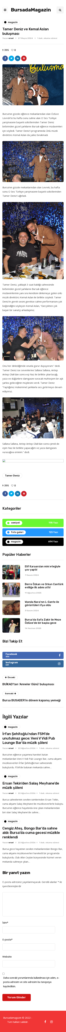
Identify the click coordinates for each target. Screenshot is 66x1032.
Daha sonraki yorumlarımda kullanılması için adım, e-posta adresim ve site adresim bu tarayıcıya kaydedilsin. (31, 982)
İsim (5, 922)
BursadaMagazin (31, 10)
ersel (11, 38)
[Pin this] (24, 58)
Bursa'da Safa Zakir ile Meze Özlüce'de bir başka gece (43, 621)
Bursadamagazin (12, 1017)
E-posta (7, 939)
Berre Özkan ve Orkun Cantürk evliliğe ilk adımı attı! (44, 586)
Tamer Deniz (12, 475)
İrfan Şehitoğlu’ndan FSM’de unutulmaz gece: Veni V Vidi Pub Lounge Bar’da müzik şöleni (28, 738)
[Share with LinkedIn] (17, 58)
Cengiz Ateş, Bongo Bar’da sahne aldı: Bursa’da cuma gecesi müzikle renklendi (31, 832)
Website (7, 956)
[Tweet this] (11, 58)
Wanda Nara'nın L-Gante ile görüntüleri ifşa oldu (42, 603)
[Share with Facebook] (5, 58)
